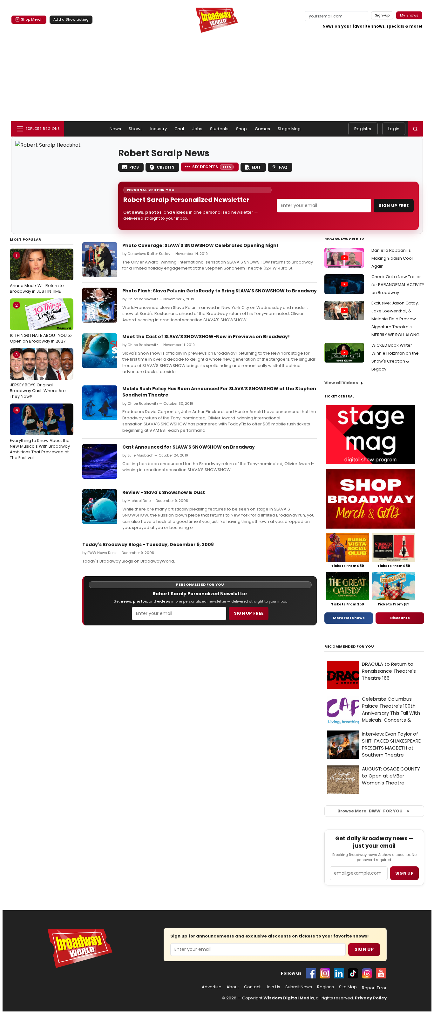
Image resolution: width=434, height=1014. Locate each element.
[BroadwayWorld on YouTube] (381, 973)
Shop (241, 129)
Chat (179, 129)
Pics (134, 167)
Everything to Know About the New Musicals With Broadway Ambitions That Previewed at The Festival (40, 434)
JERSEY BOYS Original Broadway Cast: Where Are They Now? (38, 375)
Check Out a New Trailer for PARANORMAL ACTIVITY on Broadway (397, 285)
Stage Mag (289, 129)
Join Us (273, 987)
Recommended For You (349, 646)
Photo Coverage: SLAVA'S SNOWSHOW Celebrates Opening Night (200, 245)
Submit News (298, 987)
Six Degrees (211, 167)
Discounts (400, 617)
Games (262, 129)
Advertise (211, 987)
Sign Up (364, 949)
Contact (252, 987)
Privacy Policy (371, 998)
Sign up (404, 873)
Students (219, 129)
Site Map (348, 987)
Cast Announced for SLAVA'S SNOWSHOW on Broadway (188, 447)
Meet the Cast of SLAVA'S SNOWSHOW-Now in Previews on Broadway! (206, 336)
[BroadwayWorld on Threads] (367, 973)
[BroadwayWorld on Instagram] (325, 973)
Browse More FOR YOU (370, 811)
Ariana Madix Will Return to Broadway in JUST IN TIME (37, 273)
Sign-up (382, 15)
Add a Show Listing (71, 19)
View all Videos (341, 383)
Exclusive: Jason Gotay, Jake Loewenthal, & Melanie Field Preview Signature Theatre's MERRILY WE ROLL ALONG (395, 319)
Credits (165, 167)
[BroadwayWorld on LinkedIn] (339, 973)
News (115, 129)
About (233, 987)
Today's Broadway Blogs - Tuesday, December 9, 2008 (148, 544)
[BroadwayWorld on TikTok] (353, 973)
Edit (256, 167)
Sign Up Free (394, 206)
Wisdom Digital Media (288, 998)
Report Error (374, 988)
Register (363, 129)
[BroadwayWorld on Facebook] (311, 973)
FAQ (283, 167)
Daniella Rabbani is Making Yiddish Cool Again (392, 258)
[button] (415, 129)
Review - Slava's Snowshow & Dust (163, 492)
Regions (325, 987)
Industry (158, 129)
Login (393, 129)
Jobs (197, 129)
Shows (136, 129)
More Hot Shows (349, 617)
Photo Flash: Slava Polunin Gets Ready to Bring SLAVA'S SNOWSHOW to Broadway (219, 291)
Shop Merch (32, 19)
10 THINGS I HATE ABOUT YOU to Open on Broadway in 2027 (41, 323)
